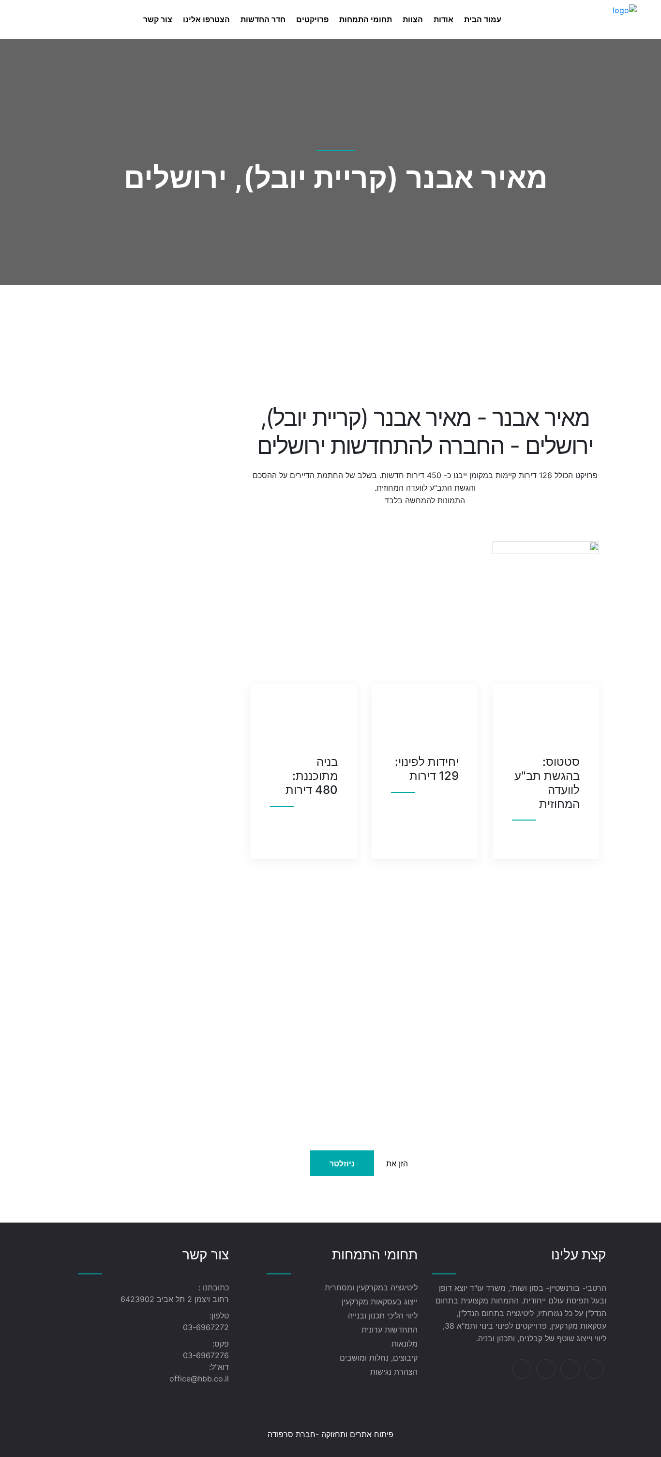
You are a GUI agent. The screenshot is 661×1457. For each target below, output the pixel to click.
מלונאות (404, 1343)
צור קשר (157, 19)
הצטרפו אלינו (206, 19)
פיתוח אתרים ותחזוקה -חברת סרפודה (330, 1434)
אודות (443, 19)
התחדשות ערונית (389, 1329)
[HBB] (625, 18)
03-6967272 (206, 1327)
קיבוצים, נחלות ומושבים (379, 1358)
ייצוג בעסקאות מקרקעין (380, 1301)
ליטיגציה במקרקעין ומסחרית (371, 1287)
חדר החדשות (262, 19)
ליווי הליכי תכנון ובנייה (383, 1315)
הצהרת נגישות (394, 1372)
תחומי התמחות (365, 19)
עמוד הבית (482, 19)
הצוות (413, 19)
